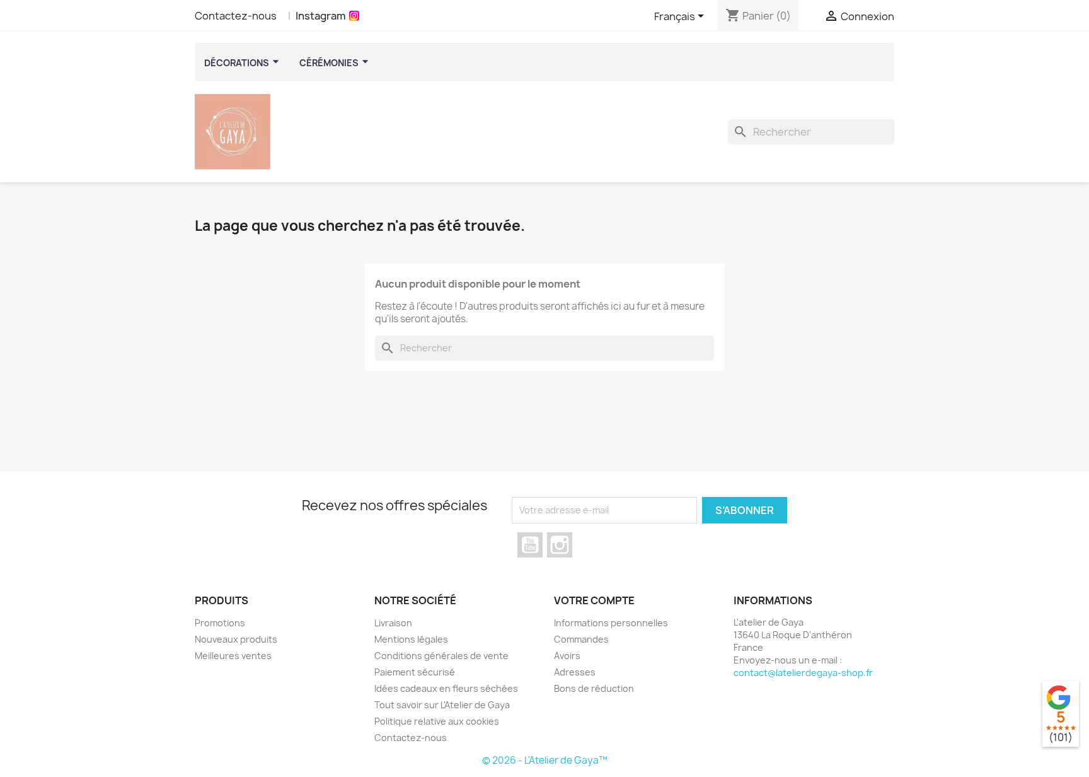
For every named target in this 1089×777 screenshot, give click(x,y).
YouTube (530, 545)
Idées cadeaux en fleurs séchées (446, 688)
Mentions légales (411, 639)
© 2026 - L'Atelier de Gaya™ (545, 760)
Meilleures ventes (233, 656)
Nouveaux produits (236, 639)
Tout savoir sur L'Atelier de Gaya (442, 705)
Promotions (220, 623)
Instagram (320, 15)
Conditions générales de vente (441, 656)
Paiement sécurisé (414, 672)
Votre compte (594, 600)
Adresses (575, 672)
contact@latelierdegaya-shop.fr (803, 673)
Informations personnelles (611, 623)
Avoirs (567, 656)
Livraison (393, 623)
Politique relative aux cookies (436, 721)
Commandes (581, 639)
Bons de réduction (594, 688)
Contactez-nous (236, 16)
